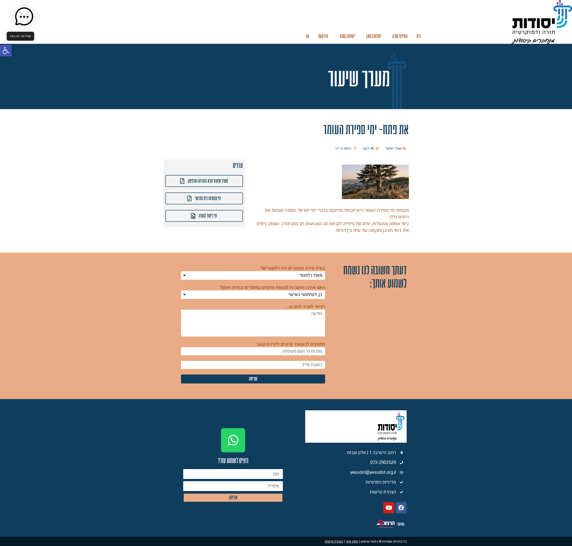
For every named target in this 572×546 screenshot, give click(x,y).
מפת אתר (351, 541)
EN (307, 36)
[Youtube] (388, 507)
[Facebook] (401, 507)
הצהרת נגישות (334, 541)
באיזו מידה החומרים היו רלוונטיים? (293, 268)
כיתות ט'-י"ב (343, 148)
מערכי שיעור (393, 148)
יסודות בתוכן (373, 36)
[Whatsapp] (233, 440)
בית (418, 36)
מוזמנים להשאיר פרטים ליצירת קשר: (290, 344)
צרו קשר (323, 36)
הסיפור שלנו (400, 36)
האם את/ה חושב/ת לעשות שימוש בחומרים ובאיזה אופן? (272, 287)
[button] (6, 50)
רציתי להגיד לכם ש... (305, 307)
